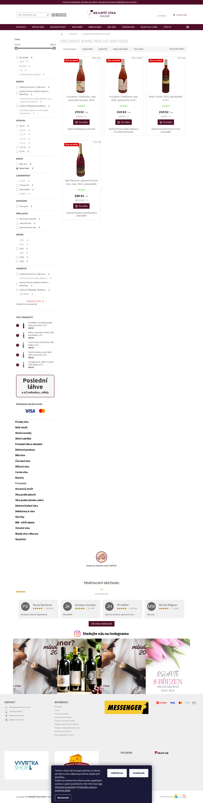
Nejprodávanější (120, 49)
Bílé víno (25, 164)
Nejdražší (103, 49)
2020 (24, 240)
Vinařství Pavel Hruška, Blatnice (35, 278)
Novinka (25, 66)
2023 (24, 253)
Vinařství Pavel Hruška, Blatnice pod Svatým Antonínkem (35, 100)
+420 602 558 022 (15, 711)
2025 (24, 261)
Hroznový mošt (24, 489)
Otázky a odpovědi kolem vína (67, 727)
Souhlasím (139, 773)
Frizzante (26, 206)
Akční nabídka (23, 439)
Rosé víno (26, 168)
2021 (24, 244)
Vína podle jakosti (25, 495)
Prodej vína (21, 422)
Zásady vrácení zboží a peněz (66, 724)
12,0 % (25, 143)
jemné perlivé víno (30, 227)
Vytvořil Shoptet (166, 796)
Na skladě (26, 57)
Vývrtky (19, 517)
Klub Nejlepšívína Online (64, 735)
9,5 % (24, 126)
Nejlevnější (88, 49)
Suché (24, 181)
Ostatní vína (22, 528)
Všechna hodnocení (101, 623)
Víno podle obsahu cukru (29, 500)
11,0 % (25, 134)
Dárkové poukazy (25, 450)
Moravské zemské (30, 218)
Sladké (25, 193)
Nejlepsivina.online (16, 715)
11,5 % (25, 138)
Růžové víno (22, 467)
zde (100, 784)
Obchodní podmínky (65, 787)
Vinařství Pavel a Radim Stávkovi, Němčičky (34, 93)
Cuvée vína (21, 472)
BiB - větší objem (25, 522)
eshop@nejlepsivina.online (20, 707)
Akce (23, 61)
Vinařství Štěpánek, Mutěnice (35, 106)
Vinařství (20, 539)
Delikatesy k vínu (25, 511)
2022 (24, 248)
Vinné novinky (23, 433)
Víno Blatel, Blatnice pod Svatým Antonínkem (34, 112)
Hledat (47, 15)
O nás (57, 710)
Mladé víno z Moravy (26, 534)
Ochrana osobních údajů (65, 720)
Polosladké (27, 189)
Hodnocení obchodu (63, 731)
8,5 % (24, 151)
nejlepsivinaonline (16, 719)
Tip (23, 70)
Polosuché (26, 185)
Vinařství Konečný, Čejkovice (34, 87)
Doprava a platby (62, 713)
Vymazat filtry (34, 301)
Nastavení (63, 797)
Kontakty (58, 706)
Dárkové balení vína (26, 506)
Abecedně (138, 49)
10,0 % (25, 130)
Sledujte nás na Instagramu (106, 633)
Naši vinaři (21, 427)
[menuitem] (21, 27)
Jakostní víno (27, 223)
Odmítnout (117, 773)
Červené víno (22, 461)
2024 (24, 257)
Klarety (19, 478)
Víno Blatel (26, 294)
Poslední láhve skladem (32, 74)
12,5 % (25, 147)
